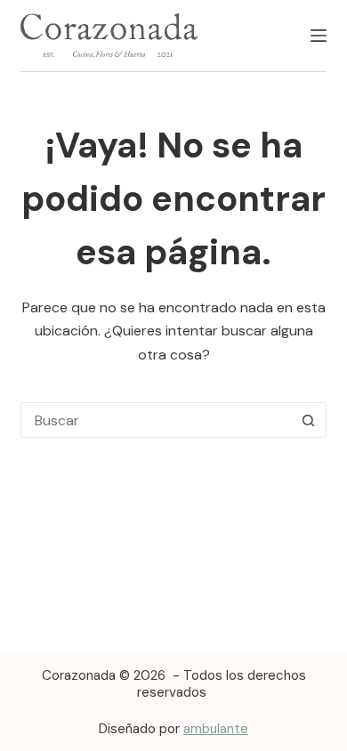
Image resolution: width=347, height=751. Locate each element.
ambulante (215, 729)
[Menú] (319, 36)
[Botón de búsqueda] (309, 420)
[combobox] (156, 420)
